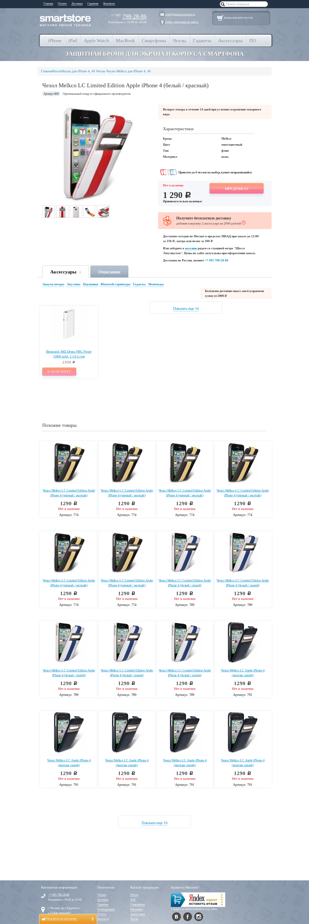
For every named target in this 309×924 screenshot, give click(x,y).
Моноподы (156, 284)
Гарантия (92, 3)
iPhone (134, 895)
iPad (132, 899)
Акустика (73, 284)
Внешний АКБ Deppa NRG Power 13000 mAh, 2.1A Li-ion (69, 354)
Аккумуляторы (53, 284)
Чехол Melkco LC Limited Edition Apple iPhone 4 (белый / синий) (185, 583)
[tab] (54, 285)
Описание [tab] (109, 271)
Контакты (109, 3)
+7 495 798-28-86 (216, 260)
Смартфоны (137, 904)
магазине (191, 248)
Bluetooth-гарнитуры (115, 284)
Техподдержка (106, 909)
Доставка (77, 3)
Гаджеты (139, 284)
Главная (48, 3)
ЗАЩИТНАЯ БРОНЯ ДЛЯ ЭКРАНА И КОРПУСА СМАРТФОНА (154, 53)
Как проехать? (62, 913)
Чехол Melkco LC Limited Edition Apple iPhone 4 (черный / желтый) (69, 493)
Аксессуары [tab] (65, 271)
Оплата (62, 3)
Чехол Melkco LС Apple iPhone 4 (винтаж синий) (242, 673)
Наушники (90, 284)
